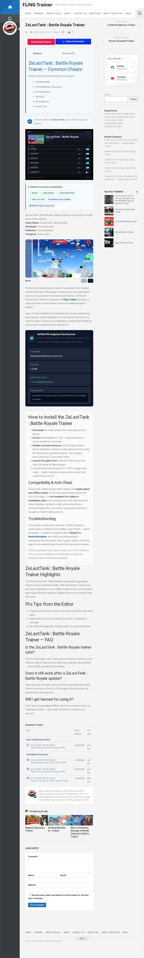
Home (28, 13)
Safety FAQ (95, 13)
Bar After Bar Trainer (113, 126)
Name (31, 875)
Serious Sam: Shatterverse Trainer (119, 117)
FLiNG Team (109, 140)
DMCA (128, 13)
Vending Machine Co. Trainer (57, 829)
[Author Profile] (10, 28)
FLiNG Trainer (37, 4)
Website (32, 885)
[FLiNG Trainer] (10, 7)
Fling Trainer (70, 299)
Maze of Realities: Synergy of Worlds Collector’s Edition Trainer (80, 832)
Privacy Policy (53, 13)
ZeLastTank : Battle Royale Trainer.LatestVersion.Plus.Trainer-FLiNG (49, 779)
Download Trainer (41, 41)
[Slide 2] (29, 280)
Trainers (38, 13)
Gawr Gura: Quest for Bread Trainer (119, 114)
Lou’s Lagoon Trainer (113, 120)
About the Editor (113, 13)
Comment (33, 856)
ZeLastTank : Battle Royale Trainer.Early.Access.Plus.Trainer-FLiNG (48, 761)
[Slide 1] (26, 280)
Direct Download (75, 41)
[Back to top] (82, 939)
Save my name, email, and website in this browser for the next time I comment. (58, 896)
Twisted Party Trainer (113, 123)
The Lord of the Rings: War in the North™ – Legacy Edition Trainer (121, 143)
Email (63, 875)
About (67, 13)
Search (107, 95)
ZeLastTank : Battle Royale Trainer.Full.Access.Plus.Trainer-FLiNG (47, 746)
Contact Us (80, 13)
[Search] (139, 13)
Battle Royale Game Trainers (46, 32)
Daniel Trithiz (58, 119)
